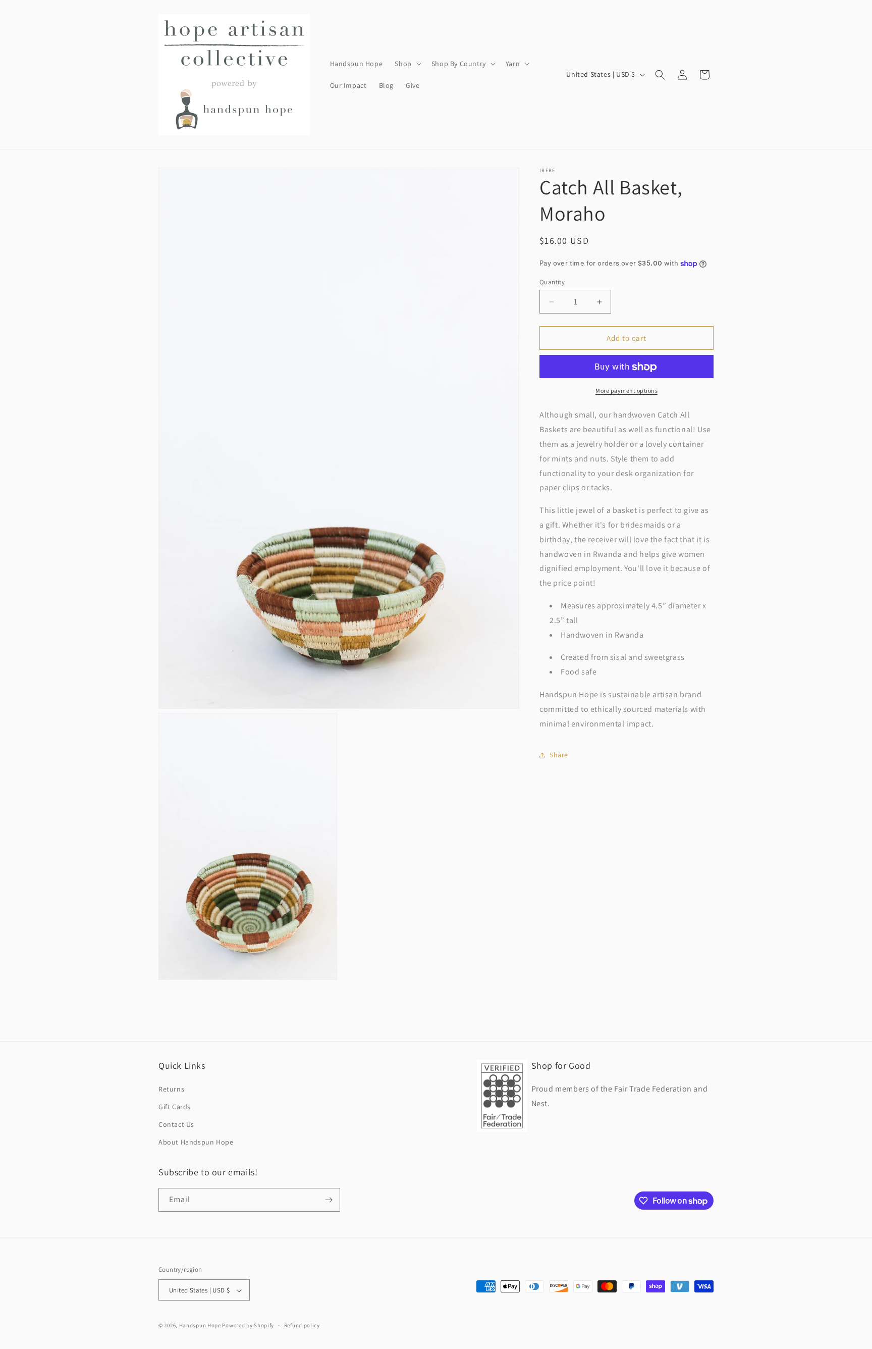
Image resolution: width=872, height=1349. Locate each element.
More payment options (626, 391)
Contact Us (176, 1123)
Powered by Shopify (248, 1325)
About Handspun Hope (195, 1142)
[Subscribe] (328, 1200)
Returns (171, 1088)
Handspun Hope (200, 1325)
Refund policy (302, 1325)
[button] (407, 63)
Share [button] (559, 754)
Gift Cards (174, 1106)
